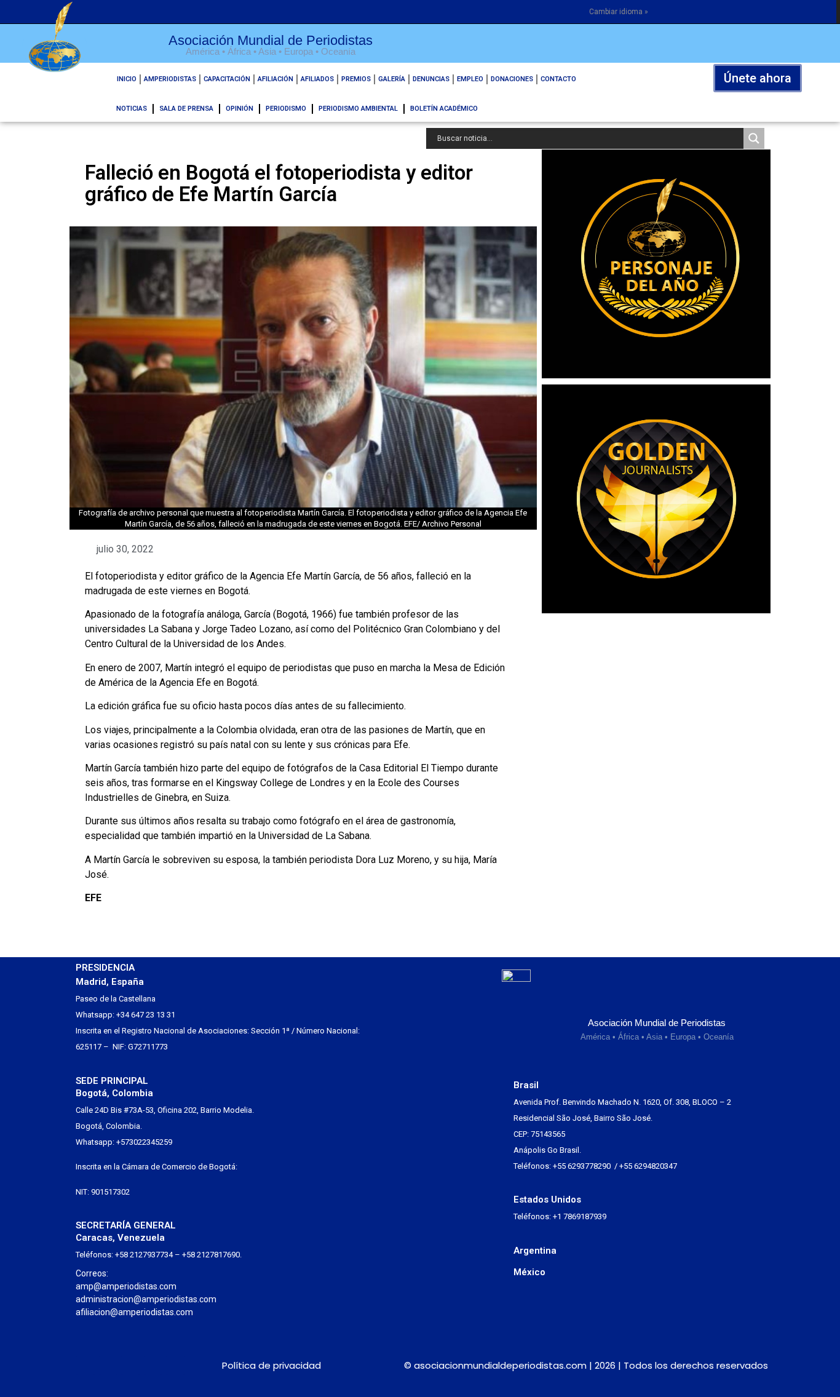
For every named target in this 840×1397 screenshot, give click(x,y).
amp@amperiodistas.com (126, 1286)
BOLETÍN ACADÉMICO (444, 109)
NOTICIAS (131, 109)
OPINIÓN (239, 109)
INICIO (127, 79)
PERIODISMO (286, 109)
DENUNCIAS (431, 79)
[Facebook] (130, 1365)
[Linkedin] (153, 1365)
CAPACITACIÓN (227, 79)
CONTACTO (558, 79)
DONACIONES (512, 79)
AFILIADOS (317, 79)
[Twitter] (85, 1365)
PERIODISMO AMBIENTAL (358, 109)
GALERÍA (391, 79)
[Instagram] (108, 1365)
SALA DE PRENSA (186, 109)
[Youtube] (175, 1365)
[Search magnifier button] (753, 138)
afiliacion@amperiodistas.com (134, 1312)
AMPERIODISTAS (170, 79)
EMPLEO (470, 79)
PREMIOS (356, 79)
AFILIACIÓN (275, 79)
